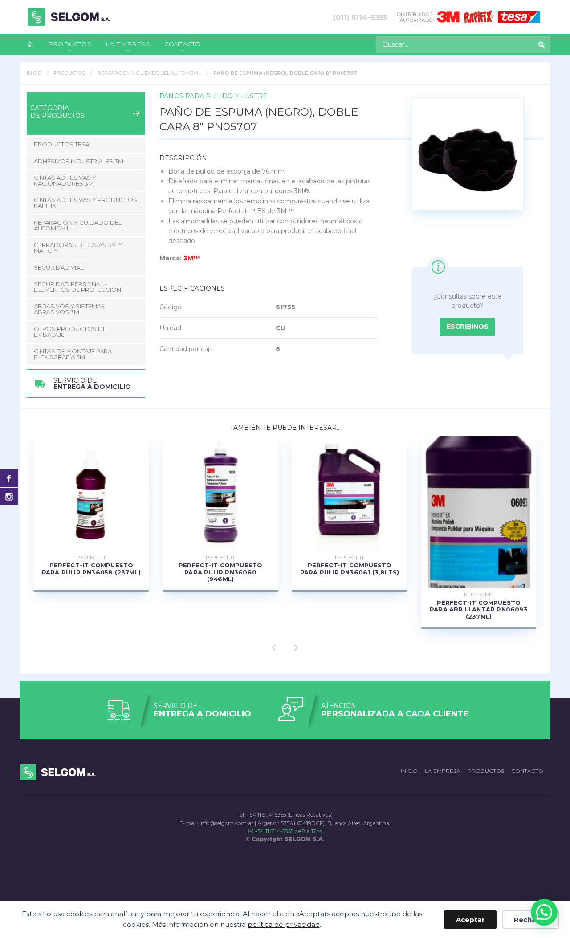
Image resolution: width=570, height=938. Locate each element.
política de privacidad (284, 924)
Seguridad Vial (58, 267)
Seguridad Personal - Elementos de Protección (77, 286)
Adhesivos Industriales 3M (78, 161)
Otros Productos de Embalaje (70, 331)
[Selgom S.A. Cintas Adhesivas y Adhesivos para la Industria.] (69, 17)
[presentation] (274, 648)
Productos (69, 44)
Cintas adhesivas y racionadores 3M (65, 180)
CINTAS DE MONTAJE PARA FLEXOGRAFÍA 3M (73, 354)
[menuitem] (30, 44)
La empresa (128, 44)
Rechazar (531, 919)
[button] (544, 912)
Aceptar (470, 919)
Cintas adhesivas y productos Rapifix (85, 202)
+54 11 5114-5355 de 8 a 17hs (287, 831)
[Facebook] (9, 478)
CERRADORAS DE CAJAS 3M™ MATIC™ (78, 247)
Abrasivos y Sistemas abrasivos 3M (69, 309)
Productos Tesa (62, 144)
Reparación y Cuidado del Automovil (149, 73)
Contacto (182, 44)
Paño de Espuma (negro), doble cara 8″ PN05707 (285, 73)
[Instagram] (9, 496)
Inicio (34, 73)
